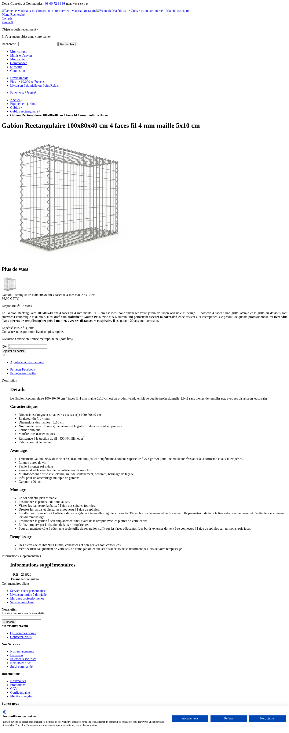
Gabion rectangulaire (24, 111)
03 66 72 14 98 (55, 3)
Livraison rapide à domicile (28, 594)
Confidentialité (20, 692)
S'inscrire (16, 67)
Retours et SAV (20, 663)
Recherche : (10, 44)
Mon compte (18, 51)
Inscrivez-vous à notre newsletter (23, 613)
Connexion (17, 70)
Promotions (17, 685)
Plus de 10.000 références (27, 81)
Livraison (16, 655)
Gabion (15, 107)
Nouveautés (18, 681)
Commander (18, 63)
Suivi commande (21, 666)
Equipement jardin (22, 104)
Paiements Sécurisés (23, 92)
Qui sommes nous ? (23, 633)
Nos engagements (22, 651)
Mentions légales (21, 696)
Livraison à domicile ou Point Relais (34, 85)
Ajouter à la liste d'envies (27, 362)
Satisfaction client (22, 602)
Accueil (15, 100)
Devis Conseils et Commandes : (23, 3)
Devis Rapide (19, 78)
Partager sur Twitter (23, 373)
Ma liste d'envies (21, 55)
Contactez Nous (21, 637)
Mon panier (18, 59)
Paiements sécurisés (23, 659)
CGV (14, 688)
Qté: (4, 346)
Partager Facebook (22, 369)
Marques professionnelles (27, 598)
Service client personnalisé (27, 591)
